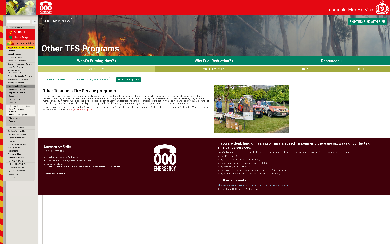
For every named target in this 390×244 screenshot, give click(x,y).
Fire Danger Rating (24, 43)
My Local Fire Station (16, 171)
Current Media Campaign (22, 47)
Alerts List (20, 31)
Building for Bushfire (16, 83)
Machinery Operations (17, 128)
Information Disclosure (17, 158)
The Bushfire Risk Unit (55, 79)
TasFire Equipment (15, 161)
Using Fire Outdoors (16, 67)
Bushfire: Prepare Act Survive (20, 64)
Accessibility (13, 174)
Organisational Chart (16, 138)
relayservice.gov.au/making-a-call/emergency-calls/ (242, 185)
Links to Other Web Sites (18, 164)
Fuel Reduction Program (18, 86)
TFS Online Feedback (17, 167)
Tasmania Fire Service (350, 9)
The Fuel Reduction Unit (19, 106)
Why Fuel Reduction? (213, 61)
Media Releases (14, 54)
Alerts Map (20, 37)
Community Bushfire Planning (20, 76)
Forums (12, 121)
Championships (14, 154)
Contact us (12, 177)
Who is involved (15, 118)
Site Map (11, 51)
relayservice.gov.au (279, 185)
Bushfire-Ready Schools (18, 79)
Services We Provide (16, 131)
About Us (12, 103)
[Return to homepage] (21, 7)
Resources (13, 96)
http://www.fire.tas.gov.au (81, 109)
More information (55, 174)
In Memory (12, 141)
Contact (12, 125)
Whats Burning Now (17, 89)
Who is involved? (213, 69)
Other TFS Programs (18, 115)
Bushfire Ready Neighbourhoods (15, 72)
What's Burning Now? (95, 61)
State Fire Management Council (19, 110)
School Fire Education (17, 61)
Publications (13, 151)
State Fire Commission (17, 134)
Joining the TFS (14, 148)
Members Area (18, 27)
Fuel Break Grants (16, 99)
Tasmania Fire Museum (17, 144)
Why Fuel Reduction (17, 93)
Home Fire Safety (15, 57)
